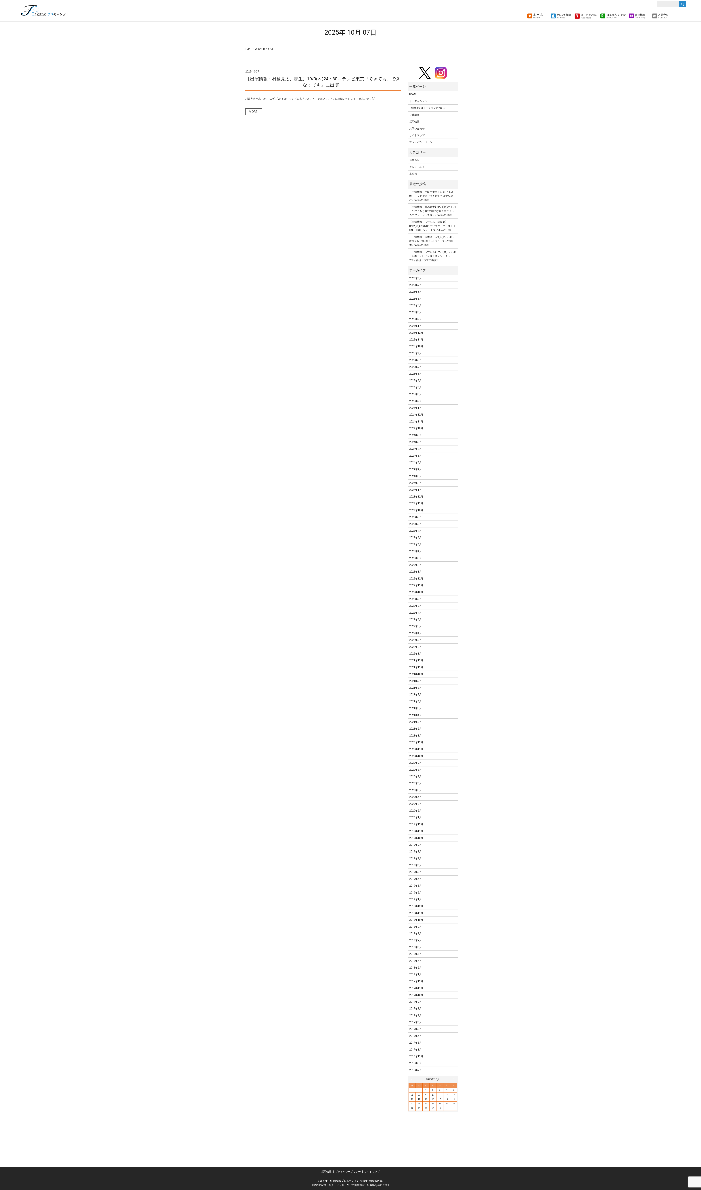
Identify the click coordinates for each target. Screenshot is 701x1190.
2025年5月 (415, 380)
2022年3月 (415, 639)
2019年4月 (415, 878)
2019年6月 (415, 865)
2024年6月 (415, 455)
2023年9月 (415, 517)
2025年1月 (415, 407)
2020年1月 (415, 817)
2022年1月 (415, 653)
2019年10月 (416, 838)
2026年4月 (415, 305)
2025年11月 (416, 339)
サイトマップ (417, 135)
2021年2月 (415, 728)
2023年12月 (416, 496)
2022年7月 (415, 612)
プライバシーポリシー (422, 142)
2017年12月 (416, 981)
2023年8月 (415, 524)
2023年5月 (415, 544)
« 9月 (413, 1079)
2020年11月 (416, 749)
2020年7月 (415, 776)
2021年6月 (415, 701)
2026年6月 (415, 291)
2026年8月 (415, 278)
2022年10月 (416, 592)
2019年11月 (416, 831)
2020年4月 (415, 796)
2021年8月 (415, 687)
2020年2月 (415, 810)
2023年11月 (416, 503)
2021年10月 (416, 674)
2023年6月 (415, 537)
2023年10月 (416, 510)
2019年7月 (415, 858)
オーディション (418, 101)
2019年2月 (415, 892)
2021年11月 (416, 667)
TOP (247, 49)
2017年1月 (415, 1049)
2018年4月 (415, 960)
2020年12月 (416, 742)
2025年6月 (415, 373)
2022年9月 (415, 599)
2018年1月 (415, 974)
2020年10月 (416, 756)
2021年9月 (415, 681)
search (673, 16)
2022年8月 (415, 605)
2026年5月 (415, 298)
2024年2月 (415, 482)
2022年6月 (415, 619)
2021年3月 (415, 721)
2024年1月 (415, 489)
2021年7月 (415, 694)
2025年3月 (415, 394)
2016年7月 (415, 1070)
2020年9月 (415, 762)
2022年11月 (416, 585)
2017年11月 (416, 988)
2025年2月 (415, 401)
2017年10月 (416, 995)
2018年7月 (415, 940)
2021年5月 (415, 708)
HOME (412, 94)
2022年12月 (416, 578)
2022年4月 (415, 633)
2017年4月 (415, 1035)
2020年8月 (415, 769)
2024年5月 (415, 462)
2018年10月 (416, 919)
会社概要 (414, 114)
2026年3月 (415, 312)
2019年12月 (416, 824)
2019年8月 (415, 851)
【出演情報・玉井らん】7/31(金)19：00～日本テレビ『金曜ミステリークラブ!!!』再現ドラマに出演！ (432, 256)
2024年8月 (415, 442)
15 (426, 1099)
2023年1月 (415, 571)
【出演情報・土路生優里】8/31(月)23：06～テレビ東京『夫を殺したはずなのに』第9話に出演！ (432, 196)
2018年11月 (416, 913)
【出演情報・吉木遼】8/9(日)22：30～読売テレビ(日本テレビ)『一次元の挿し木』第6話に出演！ (432, 241)
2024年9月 (415, 435)
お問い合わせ (417, 128)
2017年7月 (415, 1015)
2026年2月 (415, 319)
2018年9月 (415, 926)
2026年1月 (415, 325)
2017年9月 (415, 1001)
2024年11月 (416, 421)
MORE (253, 112)
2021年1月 (415, 735)
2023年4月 (415, 551)
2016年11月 (416, 1056)
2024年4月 (415, 469)
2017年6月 (415, 1022)
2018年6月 (415, 947)
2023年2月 (415, 564)
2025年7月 (415, 367)
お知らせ (414, 160)
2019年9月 (415, 844)
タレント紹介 (417, 167)
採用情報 (414, 121)
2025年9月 (415, 353)
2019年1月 (415, 899)
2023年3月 (415, 558)
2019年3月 (415, 885)
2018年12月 (416, 906)
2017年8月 (415, 1008)
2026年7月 (415, 285)
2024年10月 (416, 428)
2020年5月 (415, 790)
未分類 (413, 173)
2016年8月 (415, 1063)
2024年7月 (415, 448)
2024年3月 (415, 476)
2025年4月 (415, 387)
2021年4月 (415, 715)
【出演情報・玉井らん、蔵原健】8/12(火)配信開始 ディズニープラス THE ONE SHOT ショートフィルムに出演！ (432, 226)
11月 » (453, 1079)
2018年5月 (415, 953)
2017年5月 (415, 1029)
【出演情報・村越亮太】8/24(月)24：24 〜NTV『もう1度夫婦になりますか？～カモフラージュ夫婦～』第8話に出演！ (432, 211)
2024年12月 (416, 414)
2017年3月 (415, 1042)
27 (412, 1108)
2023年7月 (415, 530)
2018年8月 (415, 933)
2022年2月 (415, 646)
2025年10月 (416, 346)
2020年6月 (415, 783)
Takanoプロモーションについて (427, 107)
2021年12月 (416, 660)
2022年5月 (415, 626)
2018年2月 (415, 967)
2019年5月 (415, 872)
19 (454, 1099)
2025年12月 (416, 332)
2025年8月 (415, 360)
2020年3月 (415, 803)
